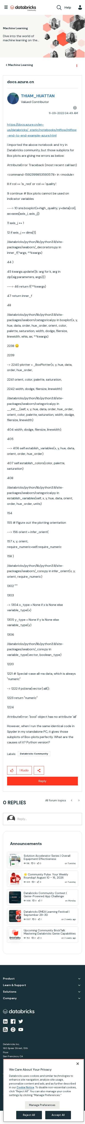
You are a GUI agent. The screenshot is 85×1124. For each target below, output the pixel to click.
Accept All (58, 1115)
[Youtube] (20, 1029)
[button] (12, 770)
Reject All (29, 1115)
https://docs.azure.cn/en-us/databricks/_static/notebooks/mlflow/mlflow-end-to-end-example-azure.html (41, 130)
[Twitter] (20, 1021)
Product (9, 978)
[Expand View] (79, 979)
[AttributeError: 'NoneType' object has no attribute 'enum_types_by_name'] (71, 800)
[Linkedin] (5, 1021)
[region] (43, 1090)
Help (67, 7)
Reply (42, 781)
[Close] (77, 1063)
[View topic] (15, 860)
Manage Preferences (42, 1105)
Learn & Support (14, 985)
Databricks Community (23, 8)
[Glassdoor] (13, 1029)
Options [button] (76, 65)
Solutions (9, 991)
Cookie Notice (25, 1087)
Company (10, 998)
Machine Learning (20, 65)
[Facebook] (13, 1021)
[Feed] (5, 1029)
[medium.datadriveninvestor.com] (78, 800)
